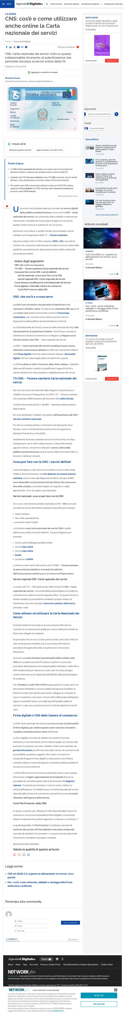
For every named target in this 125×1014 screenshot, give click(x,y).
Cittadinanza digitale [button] (90, 4)
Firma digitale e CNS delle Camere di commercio (38, 286)
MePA (30, 559)
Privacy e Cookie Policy (50, 964)
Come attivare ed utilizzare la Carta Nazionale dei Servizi (42, 282)
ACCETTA (98, 995)
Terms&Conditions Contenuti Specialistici (80, 964)
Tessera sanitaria (58, 235)
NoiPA (18, 555)
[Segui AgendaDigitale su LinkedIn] (57, 959)
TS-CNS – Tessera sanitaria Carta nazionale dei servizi (41, 268)
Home (8, 41)
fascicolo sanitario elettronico (59, 603)
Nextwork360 (13, 976)
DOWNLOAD (112, 61)
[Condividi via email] (18, 47)
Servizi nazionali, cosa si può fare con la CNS (40, 275)
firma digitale (24, 354)
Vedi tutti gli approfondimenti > (107, 215)
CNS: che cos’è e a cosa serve (29, 265)
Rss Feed (34, 964)
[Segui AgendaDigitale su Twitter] (62, 959)
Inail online (27, 551)
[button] (7, 4)
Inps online (27, 547)
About (10, 964)
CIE (61, 241)
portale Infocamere (22, 750)
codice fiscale (66, 398)
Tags (25, 964)
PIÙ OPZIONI (99, 1004)
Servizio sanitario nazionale (27, 419)
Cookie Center (107, 964)
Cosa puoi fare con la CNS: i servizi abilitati (35, 272)
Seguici (45, 959)
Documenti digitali (22, 41)
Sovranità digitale (71, 4)
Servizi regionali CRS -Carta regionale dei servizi (41, 279)
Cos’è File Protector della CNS (32, 289)
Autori (18, 964)
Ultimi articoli (56, 4)
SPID (55, 241)
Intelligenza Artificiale (113, 4)
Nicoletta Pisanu (12, 78)
